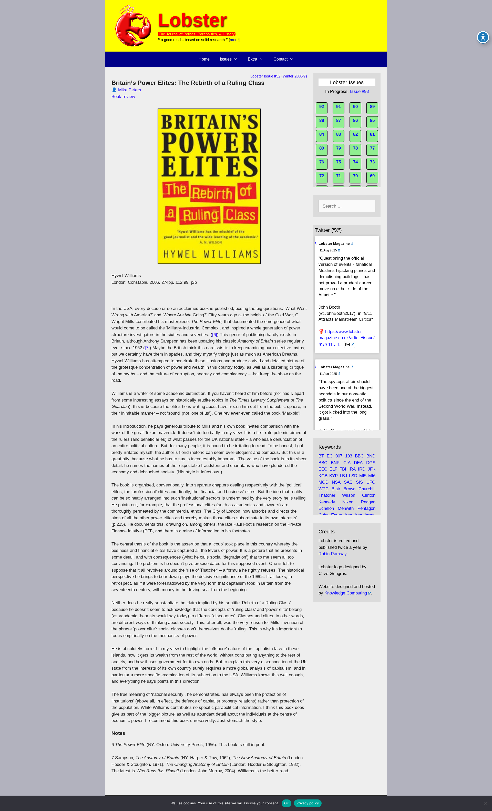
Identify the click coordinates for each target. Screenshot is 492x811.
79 (338, 148)
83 (338, 134)
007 (338, 456)
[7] (147, 347)
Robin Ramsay (332, 553)
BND (370, 456)
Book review (123, 96)
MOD (324, 482)
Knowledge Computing (345, 593)
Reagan (368, 502)
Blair (336, 488)
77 (372, 148)
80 (321, 148)
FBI (343, 469)
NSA (336, 482)
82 (355, 134)
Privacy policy (307, 803)
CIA (346, 462)
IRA (351, 469)
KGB (323, 475)
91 (338, 106)
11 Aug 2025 (328, 250)
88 (321, 120)
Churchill (366, 488)
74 (355, 162)
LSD (353, 475)
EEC (323, 469)
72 (321, 175)
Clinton (368, 495)
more (234, 39)
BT (321, 456)
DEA (358, 462)
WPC (324, 488)
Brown (349, 488)
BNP (335, 462)
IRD (361, 469)
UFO (370, 482)
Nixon (347, 502)
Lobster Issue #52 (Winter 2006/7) (278, 76)
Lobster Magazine (334, 243)
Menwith (346, 508)
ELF (333, 469)
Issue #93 (359, 91)
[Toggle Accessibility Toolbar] (483, 37)
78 (355, 148)
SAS (348, 482)
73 (372, 162)
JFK (371, 469)
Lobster (192, 19)
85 (372, 120)
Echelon (326, 508)
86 (355, 120)
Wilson (348, 495)
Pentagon (366, 508)
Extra (252, 59)
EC (330, 456)
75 (338, 162)
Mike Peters (129, 89)
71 (338, 175)
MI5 (362, 475)
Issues (226, 59)
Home (204, 59)
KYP (333, 475)
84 (321, 134)
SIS (359, 482)
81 (372, 134)
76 (321, 162)
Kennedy (327, 502)
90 (355, 106)
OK (286, 803)
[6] (214, 334)
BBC (359, 456)
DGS (370, 462)
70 (355, 175)
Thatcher (327, 495)
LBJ (343, 475)
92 (321, 106)
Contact (280, 59)
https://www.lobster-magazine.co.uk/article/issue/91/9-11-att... (347, 338)
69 (372, 175)
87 (338, 120)
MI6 (371, 475)
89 (372, 106)
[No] (485, 803)
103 (348, 456)
